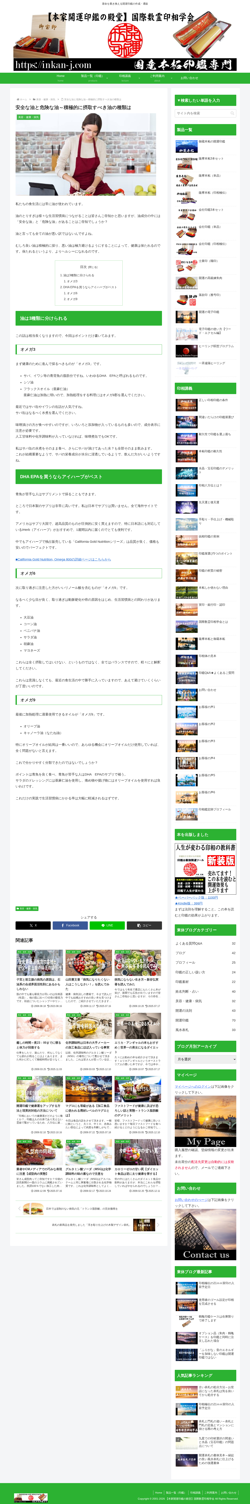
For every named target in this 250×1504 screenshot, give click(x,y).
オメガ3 (72, 281)
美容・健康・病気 (28, 908)
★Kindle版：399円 (189, 903)
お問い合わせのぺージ (191, 1200)
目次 (83, 267)
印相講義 (195, 1492)
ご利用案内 (210, 1492)
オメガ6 (72, 293)
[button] (144, 925)
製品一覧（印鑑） (176, 1492)
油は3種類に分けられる (78, 275)
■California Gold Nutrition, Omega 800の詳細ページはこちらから (63, 559)
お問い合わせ (228, 1492)
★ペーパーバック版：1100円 (196, 897)
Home (158, 1492)
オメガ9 (72, 299)
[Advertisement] (89, 855)
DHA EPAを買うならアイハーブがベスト (90, 287)
